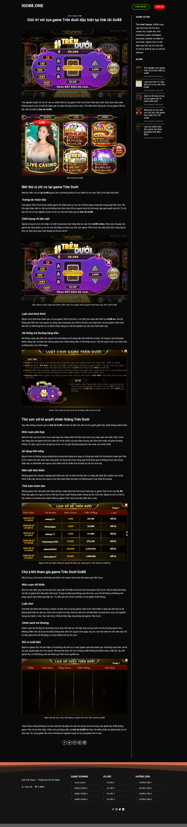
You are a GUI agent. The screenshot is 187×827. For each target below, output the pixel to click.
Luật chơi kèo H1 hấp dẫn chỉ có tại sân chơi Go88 (154, 84)
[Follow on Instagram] (116, 809)
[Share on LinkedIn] (84, 742)
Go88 (48, 109)
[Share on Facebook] (64, 742)
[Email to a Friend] (74, 742)
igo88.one (32, 5)
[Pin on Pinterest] (79, 742)
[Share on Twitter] (69, 742)
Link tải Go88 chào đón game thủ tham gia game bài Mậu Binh (153, 130)
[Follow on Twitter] (120, 809)
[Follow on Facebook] (113, 809)
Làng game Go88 (74, 16)
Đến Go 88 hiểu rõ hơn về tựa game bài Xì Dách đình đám (154, 99)
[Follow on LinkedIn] (123, 809)
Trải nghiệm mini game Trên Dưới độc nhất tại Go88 (154, 70)
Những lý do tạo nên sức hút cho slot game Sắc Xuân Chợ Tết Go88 (154, 114)
